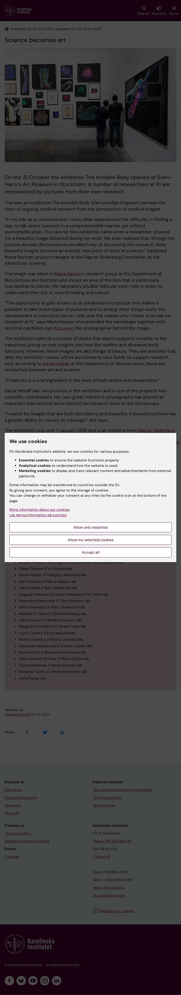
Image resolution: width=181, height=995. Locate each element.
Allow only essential (91, 527)
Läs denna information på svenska (37, 515)
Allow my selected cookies (91, 539)
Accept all (90, 552)
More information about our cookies (39, 509)
